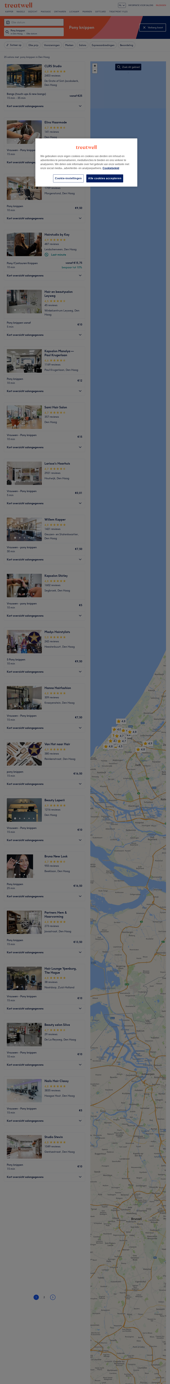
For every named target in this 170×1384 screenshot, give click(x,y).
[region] (86, 162)
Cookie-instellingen (68, 178)
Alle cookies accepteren (104, 178)
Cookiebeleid (111, 168)
